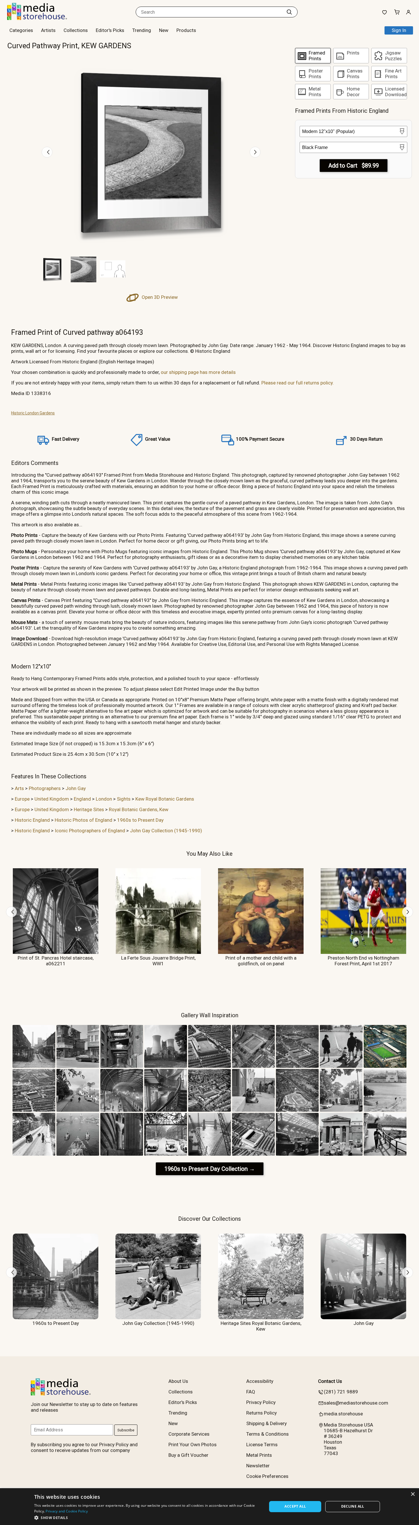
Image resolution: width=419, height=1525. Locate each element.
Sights (124, 799)
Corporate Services (189, 1434)
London (104, 799)
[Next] (255, 152)
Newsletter (258, 1465)
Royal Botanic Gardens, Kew (138, 809)
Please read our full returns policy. (297, 383)
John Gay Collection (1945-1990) (166, 830)
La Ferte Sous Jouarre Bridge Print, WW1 (158, 960)
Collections (76, 30)
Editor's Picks (110, 30)
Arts (19, 788)
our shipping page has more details (198, 372)
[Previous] (47, 152)
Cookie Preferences (267, 1476)
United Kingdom (51, 799)
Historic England (32, 820)
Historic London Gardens (33, 413)
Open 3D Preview (159, 297)
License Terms (262, 1444)
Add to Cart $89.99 (353, 165)
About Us (178, 1381)
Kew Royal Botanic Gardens (164, 799)
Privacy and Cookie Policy (67, 1511)
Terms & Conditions (267, 1434)
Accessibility (259, 1381)
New (163, 30)
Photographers (45, 788)
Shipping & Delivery (266, 1423)
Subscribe (125, 1430)
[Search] (289, 12)
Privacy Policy (261, 1402)
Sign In (399, 30)
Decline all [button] (352, 1506)
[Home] (42, 18)
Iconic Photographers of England (90, 830)
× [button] (412, 1494)
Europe (22, 799)
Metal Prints (259, 1455)
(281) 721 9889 (341, 1392)
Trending (141, 30)
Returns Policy (261, 1413)
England (82, 799)
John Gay (76, 788)
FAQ (250, 1392)
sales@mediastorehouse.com (356, 1403)
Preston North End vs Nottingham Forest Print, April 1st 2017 (363, 960)
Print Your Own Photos (192, 1444)
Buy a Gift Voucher (188, 1455)
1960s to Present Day (140, 820)
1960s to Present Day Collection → (209, 1168)
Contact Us (330, 1381)
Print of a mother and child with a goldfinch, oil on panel (260, 960)
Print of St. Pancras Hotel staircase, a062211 (55, 960)
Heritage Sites (89, 809)
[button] (147, 1517)
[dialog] (209, 1506)
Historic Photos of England (83, 820)
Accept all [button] (295, 1506)
